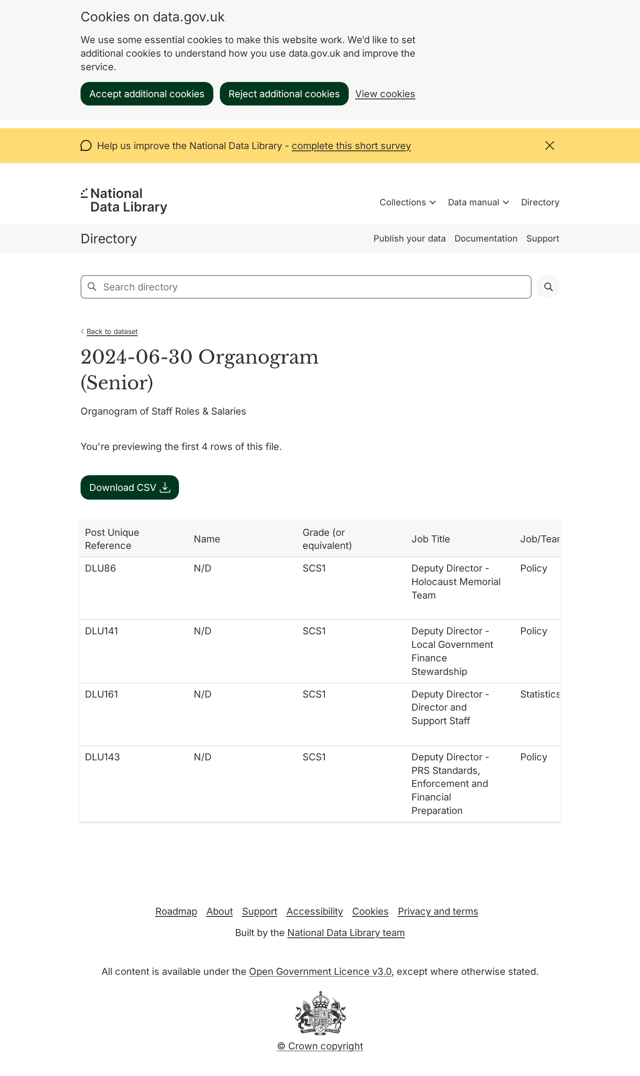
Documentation (486, 238)
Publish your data (410, 238)
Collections (403, 202)
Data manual (473, 202)
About (219, 911)
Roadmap (176, 911)
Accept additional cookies (147, 93)
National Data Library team (346, 932)
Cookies (370, 911)
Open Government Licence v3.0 (320, 971)
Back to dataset (112, 331)
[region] (320, 671)
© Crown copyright (320, 1046)
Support (542, 238)
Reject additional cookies (284, 93)
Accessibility (314, 911)
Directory (540, 202)
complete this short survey (351, 145)
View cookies (385, 93)
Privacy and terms (438, 911)
